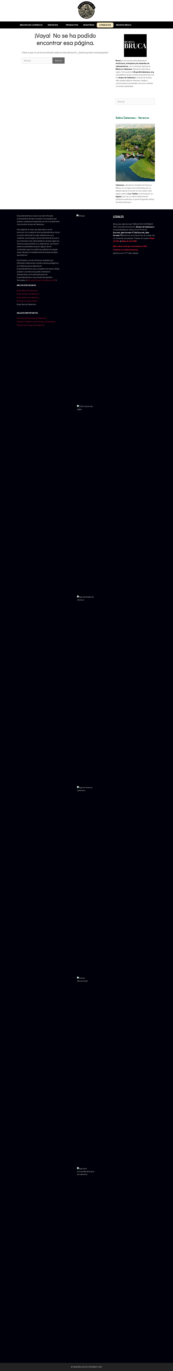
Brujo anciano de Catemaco (28, 294)
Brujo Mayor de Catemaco (27, 291)
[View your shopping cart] (145, 24)
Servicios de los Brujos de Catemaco (31, 318)
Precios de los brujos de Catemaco (31, 325)
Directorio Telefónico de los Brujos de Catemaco (36, 322)
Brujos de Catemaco (31, 25)
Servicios (53, 25)
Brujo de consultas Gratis (27, 301)
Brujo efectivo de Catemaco (28, 298)
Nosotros (88, 25)
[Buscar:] (135, 102)
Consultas (105, 25)
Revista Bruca (123, 25)
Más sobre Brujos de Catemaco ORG (41, 280)
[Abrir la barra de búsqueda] (152, 24)
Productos (72, 25)
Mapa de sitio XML (129, 241)
